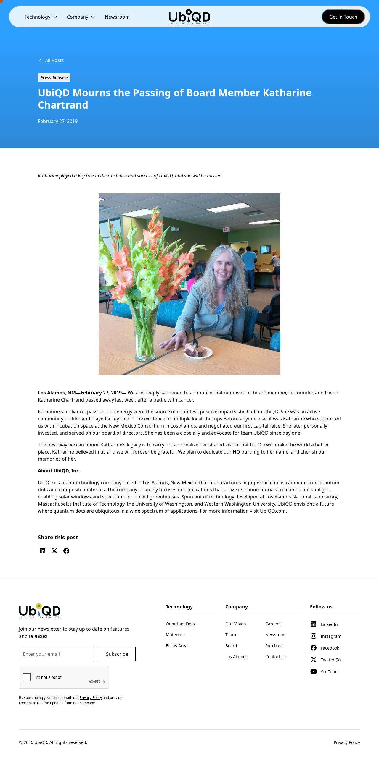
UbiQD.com (273, 511)
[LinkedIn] (42, 551)
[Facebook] (66, 551)
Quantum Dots (180, 623)
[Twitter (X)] (54, 551)
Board (231, 645)
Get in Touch (343, 17)
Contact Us (276, 656)
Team (230, 634)
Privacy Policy (347, 742)
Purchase (274, 645)
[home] (189, 16)
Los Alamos (236, 656)
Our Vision (235, 623)
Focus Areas (178, 645)
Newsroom (117, 17)
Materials (175, 634)
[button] (41, 16)
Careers (273, 623)
